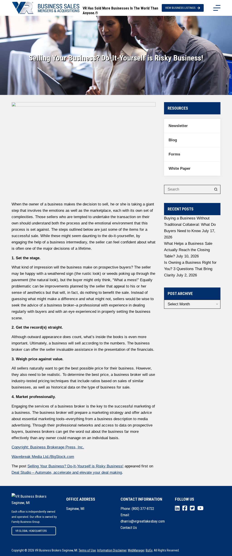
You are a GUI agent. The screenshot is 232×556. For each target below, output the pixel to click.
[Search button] (215, 189)
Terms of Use (87, 550)
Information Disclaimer (111, 550)
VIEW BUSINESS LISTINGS (180, 7)
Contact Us (129, 527)
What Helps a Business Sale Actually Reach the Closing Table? (188, 249)
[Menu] (216, 8)
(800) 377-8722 (143, 508)
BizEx (149, 550)
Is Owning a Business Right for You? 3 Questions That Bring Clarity (190, 268)
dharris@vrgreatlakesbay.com (143, 521)
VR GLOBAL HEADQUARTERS (31, 530)
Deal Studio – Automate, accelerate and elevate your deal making (67, 472)
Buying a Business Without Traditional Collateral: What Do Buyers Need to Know (190, 224)
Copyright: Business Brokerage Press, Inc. (48, 447)
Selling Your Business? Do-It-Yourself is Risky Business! (75, 466)
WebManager (136, 550)
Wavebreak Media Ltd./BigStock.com (43, 457)
